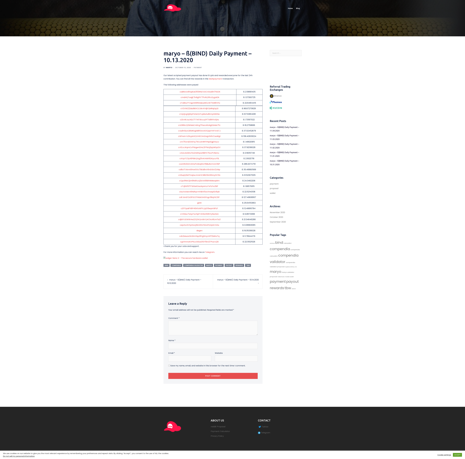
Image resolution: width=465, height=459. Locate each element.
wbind (294, 289)
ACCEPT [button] (457, 455)
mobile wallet (289, 277)
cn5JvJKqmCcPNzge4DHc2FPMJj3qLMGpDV (199, 147)
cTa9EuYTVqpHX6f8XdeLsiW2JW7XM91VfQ (200, 103)
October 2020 (276, 217)
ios (296, 267)
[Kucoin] (276, 107)
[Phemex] (276, 102)
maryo (169, 68)
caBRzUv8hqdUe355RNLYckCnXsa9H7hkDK (200, 91)
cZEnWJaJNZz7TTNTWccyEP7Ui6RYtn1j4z (199, 119)
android (272, 243)
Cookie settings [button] (444, 455)
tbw (248, 265)
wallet (273, 193)
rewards (239, 265)
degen (199, 230)
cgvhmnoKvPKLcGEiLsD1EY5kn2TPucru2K (199, 241)
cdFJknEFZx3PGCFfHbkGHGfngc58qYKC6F (199, 197)
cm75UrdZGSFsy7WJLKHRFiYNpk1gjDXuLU (199, 141)
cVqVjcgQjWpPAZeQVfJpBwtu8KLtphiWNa (199, 114)
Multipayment (215, 78)
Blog (298, 8)
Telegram (209, 252)
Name (171, 340)
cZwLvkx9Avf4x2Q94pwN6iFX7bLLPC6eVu (199, 153)
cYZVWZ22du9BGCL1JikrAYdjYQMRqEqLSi (199, 108)
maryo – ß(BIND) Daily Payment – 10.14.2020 (238, 279)
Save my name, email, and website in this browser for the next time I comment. (207, 365)
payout (229, 265)
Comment (174, 318)
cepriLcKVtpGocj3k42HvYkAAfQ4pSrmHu (199, 225)
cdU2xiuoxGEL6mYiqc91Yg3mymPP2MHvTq (199, 236)
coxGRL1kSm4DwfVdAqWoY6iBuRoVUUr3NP (199, 164)
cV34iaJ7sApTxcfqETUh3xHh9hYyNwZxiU (199, 214)
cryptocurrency (289, 267)
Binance (277, 95)
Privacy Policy (217, 436)
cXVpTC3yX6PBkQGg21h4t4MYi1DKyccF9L (199, 158)
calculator (288, 243)
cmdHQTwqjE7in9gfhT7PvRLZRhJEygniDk (200, 97)
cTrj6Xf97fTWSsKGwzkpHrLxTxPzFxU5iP (199, 186)
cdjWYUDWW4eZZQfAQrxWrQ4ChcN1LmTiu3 (199, 219)
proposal (274, 188)
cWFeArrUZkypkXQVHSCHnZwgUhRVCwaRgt (199, 136)
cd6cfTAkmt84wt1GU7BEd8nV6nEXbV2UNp (199, 169)
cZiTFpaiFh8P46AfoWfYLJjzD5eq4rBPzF (199, 208)
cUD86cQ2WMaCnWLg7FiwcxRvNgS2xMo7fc (199, 125)
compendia (176, 265)
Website (219, 353)
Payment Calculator (220, 431)
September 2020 (278, 221)
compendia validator (193, 265)
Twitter (265, 426)
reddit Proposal (218, 426)
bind (166, 265)
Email (171, 353)
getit (199, 202)
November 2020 (277, 212)
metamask (281, 277)
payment (198, 68)
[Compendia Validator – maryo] (172, 8)
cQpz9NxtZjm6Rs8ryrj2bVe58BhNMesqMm (199, 180)
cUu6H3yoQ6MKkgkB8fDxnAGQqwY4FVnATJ (199, 130)
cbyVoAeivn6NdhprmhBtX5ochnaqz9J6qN (199, 191)
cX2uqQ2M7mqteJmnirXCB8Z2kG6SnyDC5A (199, 175)
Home (290, 8)
